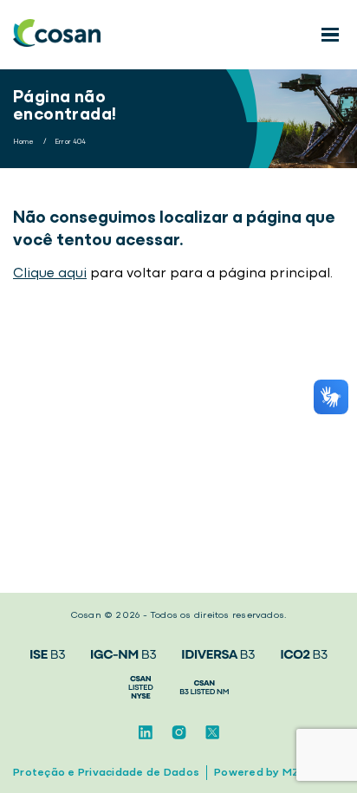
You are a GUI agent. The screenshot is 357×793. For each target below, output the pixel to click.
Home (24, 142)
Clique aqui (50, 274)
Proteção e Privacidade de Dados (106, 772)
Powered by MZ (257, 772)
